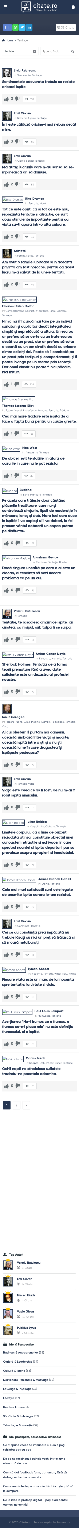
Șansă (30, 160)
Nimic (53, 310)
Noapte (33, 1062)
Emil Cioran (22, 113)
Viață (43, 203)
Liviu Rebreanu (25, 70)
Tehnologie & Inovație (17, 1425)
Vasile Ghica (25, 1311)
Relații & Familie (14, 1407)
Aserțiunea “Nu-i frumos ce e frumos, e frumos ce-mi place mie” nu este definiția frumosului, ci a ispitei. (38, 1027)
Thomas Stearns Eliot (18, 405)
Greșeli (18, 410)
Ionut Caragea (13, 717)
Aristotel (20, 251)
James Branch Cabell (54, 879)
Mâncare (35, 494)
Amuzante (32, 452)
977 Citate (27, 1316)
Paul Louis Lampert (49, 1011)
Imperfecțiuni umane (35, 410)
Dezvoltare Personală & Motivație (25, 1379)
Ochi (42, 1062)
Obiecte (50, 826)
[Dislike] (17, 99)
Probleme (41, 562)
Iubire (19, 721)
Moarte (35, 721)
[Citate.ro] (40, 7)
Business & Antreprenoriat (20, 1352)
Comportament (14, 310)
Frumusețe (44, 1015)
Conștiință (23, 925)
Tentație (37, 75)
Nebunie (22, 118)
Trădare (64, 410)
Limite (40, 826)
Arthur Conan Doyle (51, 653)
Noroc (29, 255)
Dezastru (44, 658)
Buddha (26, 490)
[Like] (6, 99)
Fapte (9, 410)
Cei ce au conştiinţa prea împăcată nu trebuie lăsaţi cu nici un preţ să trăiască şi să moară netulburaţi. (39, 938)
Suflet (58, 1062)
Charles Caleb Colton (18, 306)
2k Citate (26, 1267)
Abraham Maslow (46, 557)
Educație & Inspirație (17, 1389)
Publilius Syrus (26, 1327)
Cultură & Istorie (14, 1370)
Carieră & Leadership (17, 1361)
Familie (21, 255)
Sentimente (24, 75)
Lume (27, 721)
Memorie (56, 658)
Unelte (63, 562)
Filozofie (10, 721)
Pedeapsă (58, 721)
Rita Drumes (34, 198)
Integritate (41, 310)
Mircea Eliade (26, 1295)
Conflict (29, 310)
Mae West (29, 447)
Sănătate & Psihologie (18, 1416)
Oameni (61, 310)
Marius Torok (35, 1058)
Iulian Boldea (37, 821)
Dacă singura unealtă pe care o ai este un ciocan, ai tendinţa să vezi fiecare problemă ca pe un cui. (39, 573)
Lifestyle (8, 1398)
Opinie (32, 118)
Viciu (64, 973)
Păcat (50, 1062)
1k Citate (26, 1300)
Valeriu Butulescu (27, 611)
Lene (26, 494)
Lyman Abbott (38, 969)
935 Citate (27, 1333)
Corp (33, 826)
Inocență (36, 973)
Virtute (72, 973)
